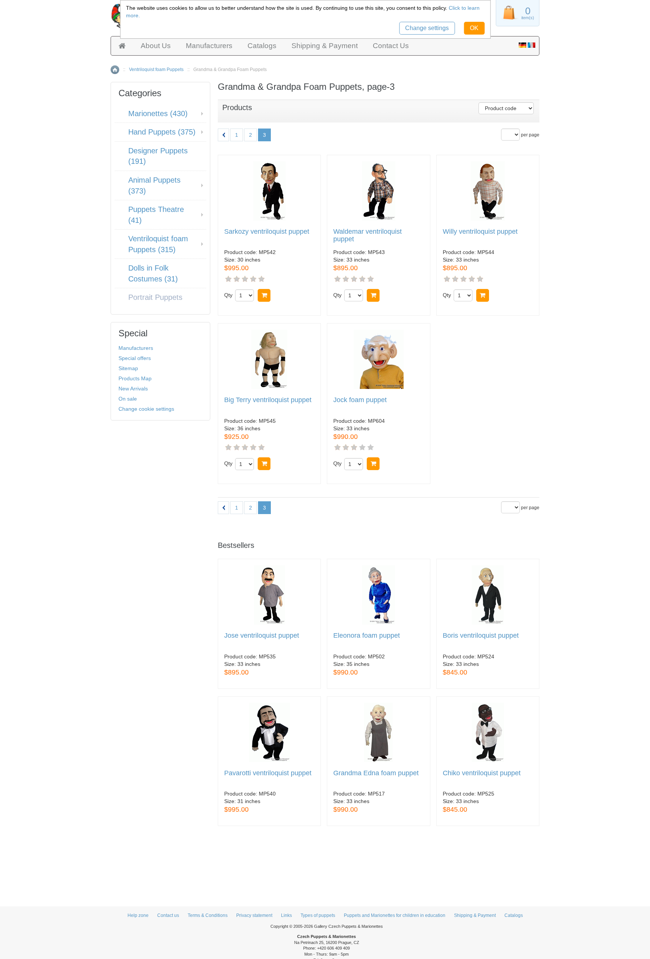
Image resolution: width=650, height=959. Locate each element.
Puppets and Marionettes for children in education (394, 915)
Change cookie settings (146, 409)
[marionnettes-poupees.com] (531, 46)
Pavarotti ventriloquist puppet (267, 773)
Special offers (134, 358)
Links (286, 915)
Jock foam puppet (360, 400)
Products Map (135, 378)
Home (115, 69)
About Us (156, 46)
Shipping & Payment (325, 46)
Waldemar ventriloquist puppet (367, 235)
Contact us (168, 915)
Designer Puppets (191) (158, 156)
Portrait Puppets (155, 297)
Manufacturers (209, 46)
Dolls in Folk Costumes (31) (153, 273)
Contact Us (391, 46)
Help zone (138, 915)
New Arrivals (133, 389)
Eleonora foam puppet (366, 635)
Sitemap (128, 368)
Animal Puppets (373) (154, 185)
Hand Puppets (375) (162, 132)
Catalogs (262, 46)
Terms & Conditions (208, 915)
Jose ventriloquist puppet (261, 635)
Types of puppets (318, 915)
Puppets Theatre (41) (156, 214)
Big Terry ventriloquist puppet (267, 400)
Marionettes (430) (158, 113)
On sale (127, 399)
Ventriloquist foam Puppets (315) (158, 244)
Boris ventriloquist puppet (481, 635)
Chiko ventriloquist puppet (482, 773)
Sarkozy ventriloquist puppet (266, 231)
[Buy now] (264, 295)
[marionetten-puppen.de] (522, 46)
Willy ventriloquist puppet (480, 231)
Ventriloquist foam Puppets (156, 69)
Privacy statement (254, 915)
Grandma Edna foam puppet (376, 773)
